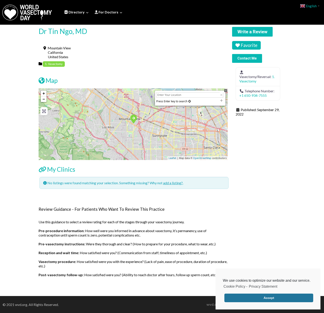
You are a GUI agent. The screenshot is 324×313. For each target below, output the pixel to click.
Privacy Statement (263, 286)
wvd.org (213, 304)
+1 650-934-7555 (253, 95)
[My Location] (189, 101)
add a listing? (173, 183)
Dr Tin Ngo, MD (63, 31)
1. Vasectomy (54, 64)
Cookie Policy (234, 286)
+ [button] (44, 93)
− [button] (44, 99)
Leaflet (172, 158)
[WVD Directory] (27, 11)
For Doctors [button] (108, 12)
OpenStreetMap (202, 158)
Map (52, 80)
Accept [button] (269, 298)
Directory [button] (76, 12)
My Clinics (61, 169)
